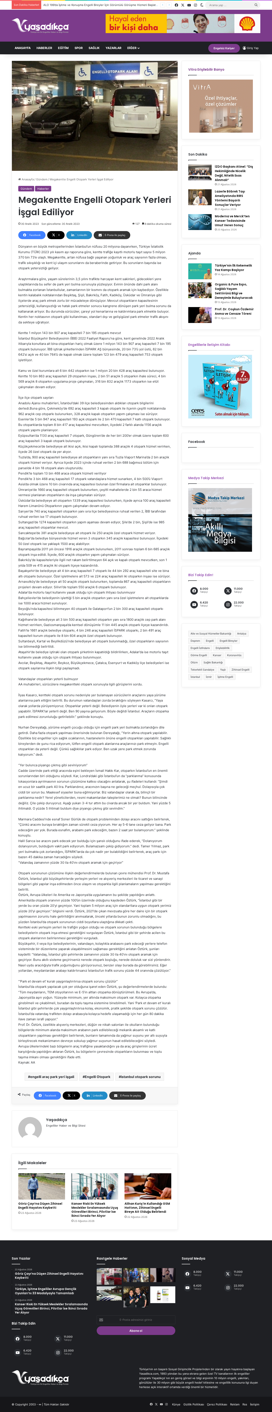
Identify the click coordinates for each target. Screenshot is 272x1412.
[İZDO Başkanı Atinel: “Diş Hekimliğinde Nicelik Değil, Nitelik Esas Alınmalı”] (200, 172)
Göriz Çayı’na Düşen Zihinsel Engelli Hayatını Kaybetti (40, 1205)
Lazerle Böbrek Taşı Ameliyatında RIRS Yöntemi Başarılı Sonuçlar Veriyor (230, 198)
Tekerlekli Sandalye (202, 669)
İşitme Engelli (225, 676)
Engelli (210, 640)
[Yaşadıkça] (40, 25)
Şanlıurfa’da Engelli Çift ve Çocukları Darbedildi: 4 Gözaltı (79, 5)
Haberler (44, 48)
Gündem (41, 179)
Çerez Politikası (217, 1404)
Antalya (241, 633)
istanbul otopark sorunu (141, 1077)
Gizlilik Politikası (193, 1404)
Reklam (234, 1404)
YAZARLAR (113, 48)
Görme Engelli (199, 655)
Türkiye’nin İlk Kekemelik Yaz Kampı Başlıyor (233, 267)
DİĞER (131, 48)
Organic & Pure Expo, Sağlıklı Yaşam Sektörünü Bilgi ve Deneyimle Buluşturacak (234, 291)
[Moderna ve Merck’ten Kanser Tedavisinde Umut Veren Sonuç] (200, 222)
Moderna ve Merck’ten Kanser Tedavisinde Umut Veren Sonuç (232, 220)
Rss (244, 1404)
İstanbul (195, 676)
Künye (176, 1404)
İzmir (209, 676)
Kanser (217, 655)
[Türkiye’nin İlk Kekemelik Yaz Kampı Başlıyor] (200, 271)
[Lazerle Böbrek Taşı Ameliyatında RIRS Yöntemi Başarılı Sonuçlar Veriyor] (200, 197)
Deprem (195, 640)
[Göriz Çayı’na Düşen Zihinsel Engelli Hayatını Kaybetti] (41, 1186)
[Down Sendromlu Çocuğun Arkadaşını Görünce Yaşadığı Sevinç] (162, 1275)
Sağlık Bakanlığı (213, 662)
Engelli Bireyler (228, 640)
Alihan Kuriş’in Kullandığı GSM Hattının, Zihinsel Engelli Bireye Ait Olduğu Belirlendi (147, 1207)
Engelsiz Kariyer (224, 48)
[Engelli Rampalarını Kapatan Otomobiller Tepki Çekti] (109, 1276)
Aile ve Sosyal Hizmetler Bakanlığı (211, 633)
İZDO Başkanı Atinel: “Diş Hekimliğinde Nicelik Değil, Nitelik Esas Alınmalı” (234, 173)
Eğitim (63, 48)
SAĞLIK (94, 48)
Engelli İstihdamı (200, 648)
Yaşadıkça (56, 1119)
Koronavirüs (234, 655)
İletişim (254, 1404)
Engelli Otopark (97, 1077)
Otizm (194, 662)
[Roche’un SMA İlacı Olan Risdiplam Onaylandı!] (162, 1294)
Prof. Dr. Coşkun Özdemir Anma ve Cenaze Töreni (234, 311)
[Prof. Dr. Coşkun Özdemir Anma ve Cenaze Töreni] (200, 315)
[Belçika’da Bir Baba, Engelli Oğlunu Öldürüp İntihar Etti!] (109, 1293)
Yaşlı (223, 669)
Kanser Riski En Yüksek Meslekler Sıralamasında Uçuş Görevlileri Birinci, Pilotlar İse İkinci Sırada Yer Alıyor (94, 1209)
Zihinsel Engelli (240, 669)
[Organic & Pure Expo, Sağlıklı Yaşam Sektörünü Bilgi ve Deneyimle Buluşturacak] (200, 290)
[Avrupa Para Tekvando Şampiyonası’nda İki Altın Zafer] (136, 1296)
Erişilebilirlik (223, 648)
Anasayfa (23, 48)
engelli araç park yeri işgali (52, 1077)
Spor (79, 48)
